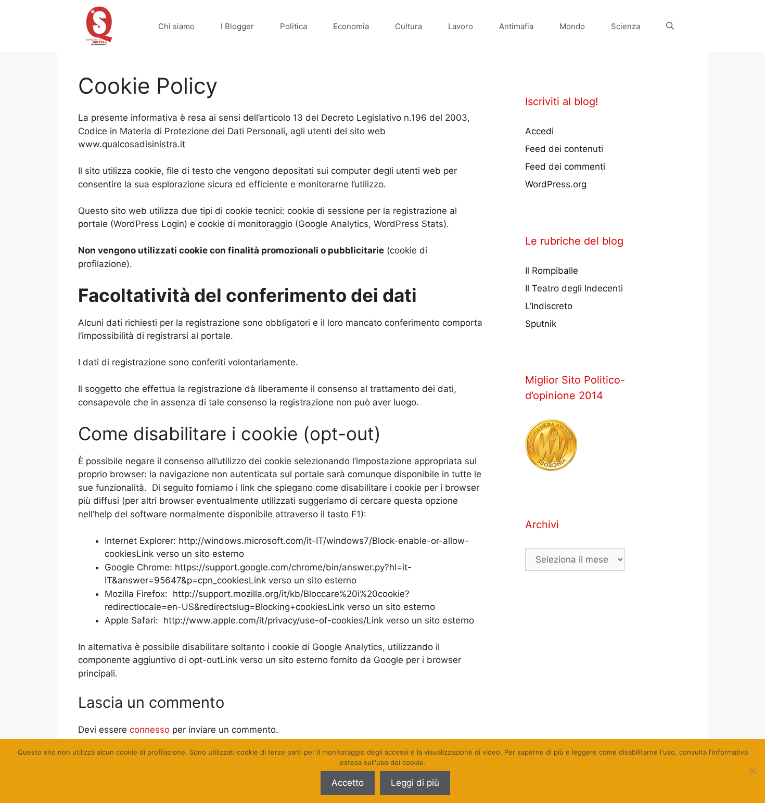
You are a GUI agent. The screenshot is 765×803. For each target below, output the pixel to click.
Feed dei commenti (565, 166)
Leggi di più (415, 782)
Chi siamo (176, 26)
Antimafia (516, 26)
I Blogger (237, 26)
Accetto (348, 782)
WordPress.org (555, 184)
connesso (150, 729)
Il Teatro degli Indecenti (574, 288)
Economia (351, 26)
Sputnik (540, 323)
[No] (752, 771)
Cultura (408, 26)
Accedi (539, 131)
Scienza (625, 26)
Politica (293, 26)
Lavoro (460, 26)
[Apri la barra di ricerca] (670, 26)
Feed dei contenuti (564, 149)
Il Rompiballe (551, 270)
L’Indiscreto (548, 306)
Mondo (572, 26)
